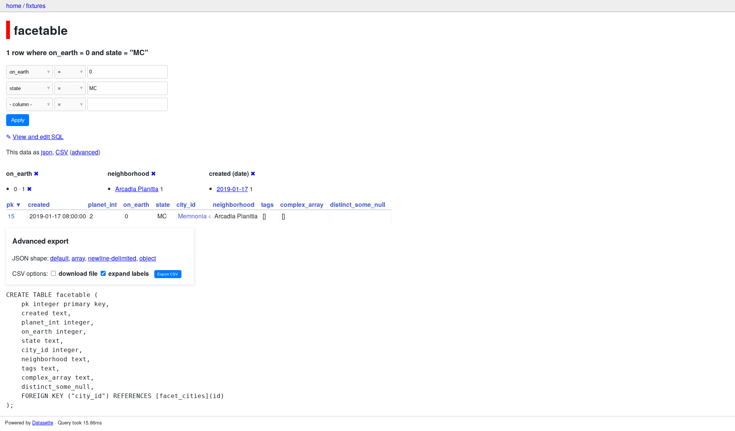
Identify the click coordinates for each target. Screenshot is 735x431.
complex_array (301, 204)
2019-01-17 (232, 188)
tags (267, 204)
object (147, 258)
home (13, 5)
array (78, 258)
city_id (186, 204)
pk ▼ (14, 204)
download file (77, 273)
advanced (85, 151)
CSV (62, 151)
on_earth (136, 204)
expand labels (128, 273)
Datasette (42, 422)
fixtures (36, 5)
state (163, 204)
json (46, 151)
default (59, 258)
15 (11, 215)
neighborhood (234, 204)
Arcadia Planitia (136, 188)
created (39, 204)
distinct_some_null (357, 204)
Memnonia (192, 215)
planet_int (102, 204)
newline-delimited (112, 258)
